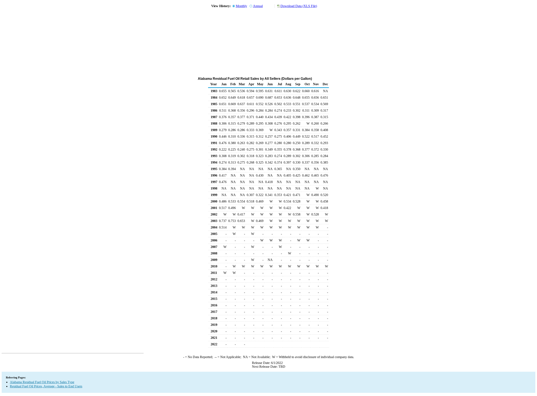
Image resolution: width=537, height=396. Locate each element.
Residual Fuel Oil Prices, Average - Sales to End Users (46, 386)
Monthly (241, 6)
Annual (258, 6)
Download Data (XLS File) (298, 6)
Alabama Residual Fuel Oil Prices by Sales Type (42, 382)
